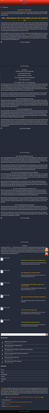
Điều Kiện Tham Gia (18, 397)
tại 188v (27, 34)
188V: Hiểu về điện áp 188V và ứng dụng (30, 322)
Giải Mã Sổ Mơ (4, 374)
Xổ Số (2, 381)
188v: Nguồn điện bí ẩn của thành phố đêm (30, 272)
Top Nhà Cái (3, 379)
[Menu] (1, 2)
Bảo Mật (29, 397)
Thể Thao (3, 376)
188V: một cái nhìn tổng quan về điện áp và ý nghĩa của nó (33, 297)
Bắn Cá (2, 369)
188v (12, 247)
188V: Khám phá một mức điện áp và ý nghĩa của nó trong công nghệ (32, 285)
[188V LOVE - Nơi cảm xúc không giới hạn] (24, 2)
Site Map (40, 397)
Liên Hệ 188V (35, 397)
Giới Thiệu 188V (10, 397)
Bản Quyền (25, 397)
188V (1, 7)
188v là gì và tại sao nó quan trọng (29, 309)
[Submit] (47, 334)
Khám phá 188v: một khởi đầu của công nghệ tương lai (33, 260)
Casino (2, 372)
